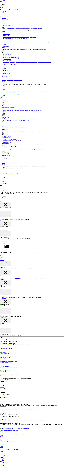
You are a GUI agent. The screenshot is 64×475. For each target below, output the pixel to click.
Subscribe (3, 12)
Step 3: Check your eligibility (3, 413)
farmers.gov (3, 13)
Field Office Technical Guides (6, 71)
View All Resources (4, 68)
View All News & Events (4, 82)
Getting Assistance (4, 29)
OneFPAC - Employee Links (5, 462)
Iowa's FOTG (48, 239)
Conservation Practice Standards (6, 72)
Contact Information (4, 196)
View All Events (4, 89)
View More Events (4, 444)
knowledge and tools (17, 278)
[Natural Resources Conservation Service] (32, 7)
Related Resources (4, 197)
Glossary (2, 463)
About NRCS (3, 180)
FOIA (2, 453)
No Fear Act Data (3, 464)
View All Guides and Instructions (5, 76)
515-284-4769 (3, 243)
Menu (1, 6)
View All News (4, 83)
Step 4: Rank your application (3, 419)
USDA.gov (3, 14)
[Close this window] (5, 204)
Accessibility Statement (4, 455)
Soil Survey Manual (5, 74)
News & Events (3, 81)
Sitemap (2, 466)
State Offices (3, 43)
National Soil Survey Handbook (6, 73)
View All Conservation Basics (5, 19)
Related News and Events (4, 198)
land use (33, 268)
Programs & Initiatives (4, 48)
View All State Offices (4, 44)
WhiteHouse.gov (3, 460)
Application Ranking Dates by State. (44, 420)
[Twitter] (0, 187)
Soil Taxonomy (4, 75)
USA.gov (3, 459)
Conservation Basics (4, 18)
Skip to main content (2, 0)
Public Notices (4, 316)
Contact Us (3, 182)
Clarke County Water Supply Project (4, 335)
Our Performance (3, 454)
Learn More (4, 379)
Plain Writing (3, 465)
